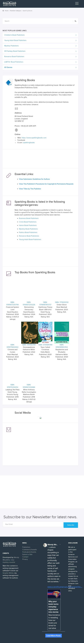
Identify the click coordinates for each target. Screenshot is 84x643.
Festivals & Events (29, 552)
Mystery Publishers (11, 46)
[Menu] (77, 4)
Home (6, 10)
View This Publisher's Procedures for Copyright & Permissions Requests (46, 184)
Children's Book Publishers (14, 35)
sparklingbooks (29, 143)
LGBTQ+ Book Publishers (13, 62)
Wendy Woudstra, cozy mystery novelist (11, 559)
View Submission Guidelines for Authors (34, 179)
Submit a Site (27, 554)
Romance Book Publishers (14, 57)
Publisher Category (15, 10)
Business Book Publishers (28, 218)
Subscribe (70, 525)
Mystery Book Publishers (28, 229)
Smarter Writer (8, 573)
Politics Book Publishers (28, 232)
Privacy (25, 559)
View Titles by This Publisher (30, 189)
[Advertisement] (40, 159)
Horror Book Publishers (28, 225)
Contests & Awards (29, 550)
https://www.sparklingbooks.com (34, 138)
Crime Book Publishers (27, 222)
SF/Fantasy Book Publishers (14, 51)
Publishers (26, 547)
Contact (25, 557)
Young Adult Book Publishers (15, 40)
